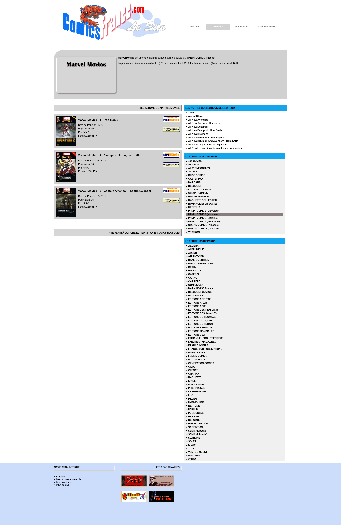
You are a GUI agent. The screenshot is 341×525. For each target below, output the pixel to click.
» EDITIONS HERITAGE (199, 327)
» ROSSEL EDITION (197, 423)
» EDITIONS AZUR (196, 306)
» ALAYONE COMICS (198, 168)
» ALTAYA (191, 171)
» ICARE (191, 381)
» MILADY (191, 398)
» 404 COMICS (194, 161)
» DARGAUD (193, 182)
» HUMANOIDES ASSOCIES (201, 203)
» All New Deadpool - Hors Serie (204, 130)
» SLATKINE (193, 437)
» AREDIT (191, 253)
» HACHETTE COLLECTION (201, 200)
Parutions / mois (267, 26)
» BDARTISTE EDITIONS (200, 263)
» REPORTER (193, 420)
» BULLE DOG (194, 270)
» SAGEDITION (194, 427)
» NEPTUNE (193, 405)
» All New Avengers (197, 119)
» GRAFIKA (192, 373)
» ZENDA (191, 459)
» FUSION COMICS (196, 356)
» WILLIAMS (193, 455)
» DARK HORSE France (199, 288)
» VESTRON (193, 232)
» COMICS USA (194, 285)
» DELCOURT (193, 186)
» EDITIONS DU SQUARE (200, 320)
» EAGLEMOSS (194, 295)
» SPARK (191, 445)
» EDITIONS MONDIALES (200, 331)
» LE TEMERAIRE (196, 391)
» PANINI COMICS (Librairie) (202, 218)
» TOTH (190, 448)
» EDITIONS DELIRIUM (198, 189)
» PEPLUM (192, 409)
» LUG (189, 395)
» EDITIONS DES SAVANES (201, 313)
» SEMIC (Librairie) (196, 434)
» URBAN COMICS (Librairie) (202, 228)
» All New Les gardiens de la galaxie (206, 144)
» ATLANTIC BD (195, 256)
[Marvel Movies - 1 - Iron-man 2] (66, 145)
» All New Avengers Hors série (203, 123)
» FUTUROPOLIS (195, 359)
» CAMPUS (192, 274)
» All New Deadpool (197, 126)
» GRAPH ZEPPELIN (197, 196)
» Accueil (59, 476)
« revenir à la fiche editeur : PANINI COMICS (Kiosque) (144, 232)
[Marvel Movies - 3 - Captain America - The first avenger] (66, 216)
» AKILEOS (192, 164)
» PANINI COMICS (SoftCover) (203, 221)
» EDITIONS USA (195, 334)
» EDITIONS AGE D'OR (199, 299)
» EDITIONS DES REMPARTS (202, 309)
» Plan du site (61, 485)
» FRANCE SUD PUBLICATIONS (204, 349)
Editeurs (218, 26)
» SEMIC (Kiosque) (196, 430)
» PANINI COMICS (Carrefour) (202, 210)
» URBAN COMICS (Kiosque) (202, 225)
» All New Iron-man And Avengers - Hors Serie (212, 141)
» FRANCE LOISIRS (197, 345)
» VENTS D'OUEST (196, 452)
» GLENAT (192, 370)
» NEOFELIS (193, 207)
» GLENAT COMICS (197, 193)
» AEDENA (192, 245)
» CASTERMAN (195, 178)
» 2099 (190, 112)
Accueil (194, 26)
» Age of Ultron (194, 116)
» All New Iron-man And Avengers (205, 137)
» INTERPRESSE (195, 388)
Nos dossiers (242, 26)
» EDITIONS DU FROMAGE (201, 317)
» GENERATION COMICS (200, 363)
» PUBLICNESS (195, 413)
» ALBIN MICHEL (195, 249)
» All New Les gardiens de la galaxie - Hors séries (214, 148)
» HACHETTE (193, 377)
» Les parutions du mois (67, 479)
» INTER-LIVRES (195, 384)
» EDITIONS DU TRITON (199, 324)
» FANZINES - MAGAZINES (201, 341)
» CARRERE (193, 281)
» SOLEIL (191, 441)
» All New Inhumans (197, 134)
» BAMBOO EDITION (197, 260)
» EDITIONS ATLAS (197, 302)
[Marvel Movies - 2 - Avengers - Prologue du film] (66, 180)
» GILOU (191, 366)
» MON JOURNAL (196, 402)
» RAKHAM (192, 416)
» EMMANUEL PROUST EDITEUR (205, 338)
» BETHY (191, 267)
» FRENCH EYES (195, 352)
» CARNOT (192, 277)
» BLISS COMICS (195, 175)
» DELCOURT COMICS (199, 292)
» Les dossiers (62, 482)
